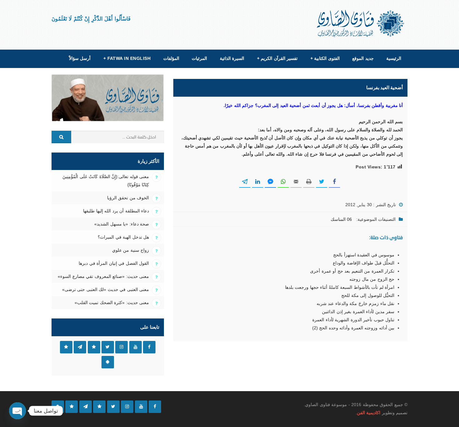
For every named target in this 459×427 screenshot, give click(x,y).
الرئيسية (393, 58)
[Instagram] (127, 406)
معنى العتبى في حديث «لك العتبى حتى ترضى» (105, 289)
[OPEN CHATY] (17, 410)
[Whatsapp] (71, 406)
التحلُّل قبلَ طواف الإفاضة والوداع (363, 262)
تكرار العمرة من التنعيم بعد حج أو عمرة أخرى (352, 271)
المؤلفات (171, 58)
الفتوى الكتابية (325, 58)
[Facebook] (155, 406)
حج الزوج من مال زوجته (371, 279)
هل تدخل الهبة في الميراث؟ (123, 237)
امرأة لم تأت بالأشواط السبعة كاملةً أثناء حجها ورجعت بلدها (339, 287)
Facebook (149, 347)
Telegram (80, 347)
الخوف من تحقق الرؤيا (128, 197)
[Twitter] (113, 406)
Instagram (121, 347)
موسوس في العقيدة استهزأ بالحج (363, 254)
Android (107, 362)
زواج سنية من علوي (130, 250)
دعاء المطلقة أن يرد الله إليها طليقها (116, 210)
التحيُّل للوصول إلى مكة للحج (367, 295)
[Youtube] (141, 406)
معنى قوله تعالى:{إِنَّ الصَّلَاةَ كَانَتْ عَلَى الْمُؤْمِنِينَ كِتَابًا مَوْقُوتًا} (105, 180)
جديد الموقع (362, 58)
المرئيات (199, 58)
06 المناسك (341, 219)
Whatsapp (66, 347)
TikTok (94, 347)
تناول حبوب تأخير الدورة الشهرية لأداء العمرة (353, 319)
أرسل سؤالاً (80, 58)
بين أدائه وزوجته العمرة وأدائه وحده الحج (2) (353, 327)
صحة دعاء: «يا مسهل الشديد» (121, 223)
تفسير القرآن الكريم (277, 58)
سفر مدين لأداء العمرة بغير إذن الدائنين (358, 311)
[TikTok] (99, 406)
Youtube (135, 347)
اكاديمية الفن (368, 412)
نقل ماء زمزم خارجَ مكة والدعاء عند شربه (355, 303)
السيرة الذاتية (232, 58)
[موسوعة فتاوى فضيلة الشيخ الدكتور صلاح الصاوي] (361, 23)
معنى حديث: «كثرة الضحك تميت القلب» (112, 302)
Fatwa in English (127, 58)
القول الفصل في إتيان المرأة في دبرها (114, 263)
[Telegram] (85, 406)
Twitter (107, 347)
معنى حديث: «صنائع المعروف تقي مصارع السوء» (103, 276)
